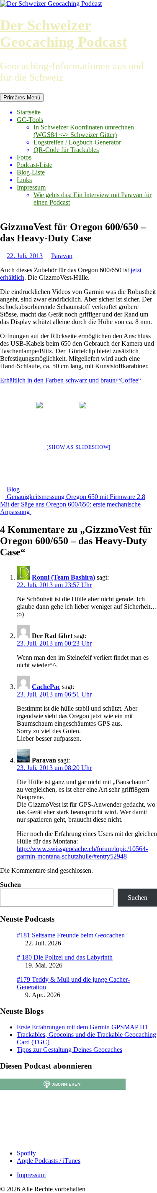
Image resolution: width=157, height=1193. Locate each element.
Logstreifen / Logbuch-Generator (77, 142)
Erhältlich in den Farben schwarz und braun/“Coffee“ (70, 380)
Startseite (29, 112)
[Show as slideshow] (78, 447)
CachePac (46, 686)
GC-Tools (30, 119)
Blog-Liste (31, 172)
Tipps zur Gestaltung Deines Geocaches (69, 1049)
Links (24, 179)
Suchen (10, 884)
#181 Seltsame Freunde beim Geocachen (71, 935)
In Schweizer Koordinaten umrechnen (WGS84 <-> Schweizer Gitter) (83, 131)
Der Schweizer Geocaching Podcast (63, 33)
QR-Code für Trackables (66, 149)
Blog (13, 489)
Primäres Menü (21, 97)
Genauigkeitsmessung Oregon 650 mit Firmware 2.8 (75, 496)
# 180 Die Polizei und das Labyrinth (65, 957)
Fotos (24, 157)
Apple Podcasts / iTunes (48, 1160)
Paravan (61, 255)
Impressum (31, 187)
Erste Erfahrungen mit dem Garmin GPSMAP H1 (82, 1027)
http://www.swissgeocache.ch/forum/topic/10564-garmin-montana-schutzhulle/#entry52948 (82, 852)
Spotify (26, 1153)
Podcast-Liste (34, 164)
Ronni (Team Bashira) (63, 577)
